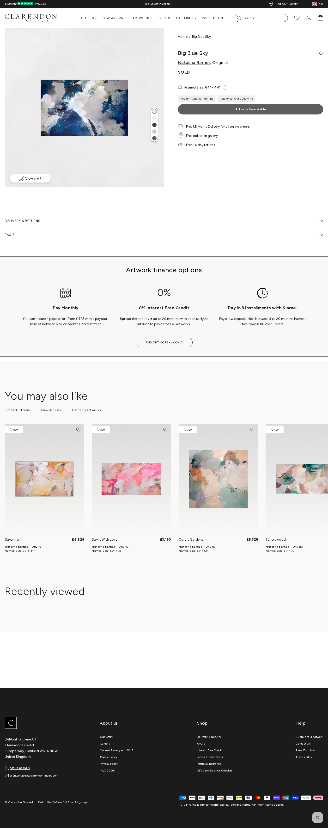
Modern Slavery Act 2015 (117, 750)
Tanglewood (276, 539)
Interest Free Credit (209, 750)
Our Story (106, 736)
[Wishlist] (297, 18)
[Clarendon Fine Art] (41, 723)
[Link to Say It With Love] (131, 479)
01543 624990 (20, 768)
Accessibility (304, 757)
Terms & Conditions (210, 757)
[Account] (308, 18)
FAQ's (201, 743)
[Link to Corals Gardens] (218, 479)
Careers (105, 743)
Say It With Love (104, 539)
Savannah (13, 539)
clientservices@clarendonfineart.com (34, 775)
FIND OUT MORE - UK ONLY (164, 342)
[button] (154, 111)
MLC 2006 (107, 770)
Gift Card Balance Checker (214, 770)
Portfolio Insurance (209, 763)
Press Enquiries (306, 750)
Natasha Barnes (194, 62)
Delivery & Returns (209, 736)
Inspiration (212, 18)
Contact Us (303, 743)
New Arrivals (115, 18)
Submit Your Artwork (309, 736)
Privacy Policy (109, 763)
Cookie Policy (108, 757)
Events (164, 18)
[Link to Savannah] (44, 479)
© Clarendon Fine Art (19, 802)
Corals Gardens (191, 539)
